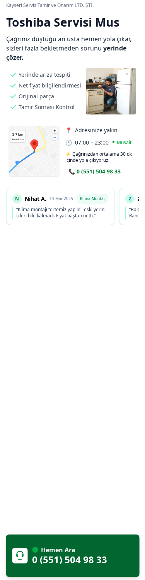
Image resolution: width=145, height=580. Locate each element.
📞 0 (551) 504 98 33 (94, 171)
